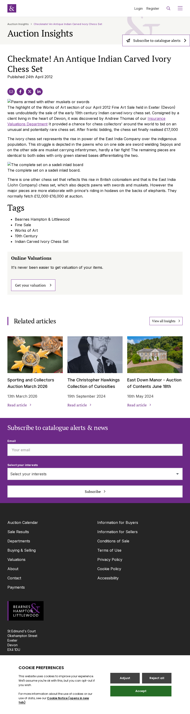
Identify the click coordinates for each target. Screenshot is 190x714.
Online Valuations (31, 258)
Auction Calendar (22, 522)
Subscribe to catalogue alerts (156, 40)
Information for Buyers (117, 522)
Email (11, 441)
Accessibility (108, 578)
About (12, 568)
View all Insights (163, 321)
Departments (18, 541)
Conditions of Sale (113, 541)
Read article (17, 405)
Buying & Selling (21, 550)
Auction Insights (18, 24)
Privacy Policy (109, 559)
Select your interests (22, 465)
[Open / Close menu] (178, 8)
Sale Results (18, 531)
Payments (16, 587)
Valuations (16, 559)
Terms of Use (109, 550)
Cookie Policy (109, 568)
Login (138, 8)
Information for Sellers (117, 531)
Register (152, 8)
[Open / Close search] (168, 8)
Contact (14, 578)
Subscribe (93, 491)
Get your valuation (30, 285)
